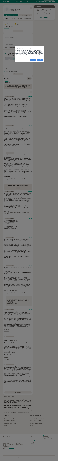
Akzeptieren (40, 59)
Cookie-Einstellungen (18, 59)
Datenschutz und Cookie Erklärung (32, 56)
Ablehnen (33, 59)
